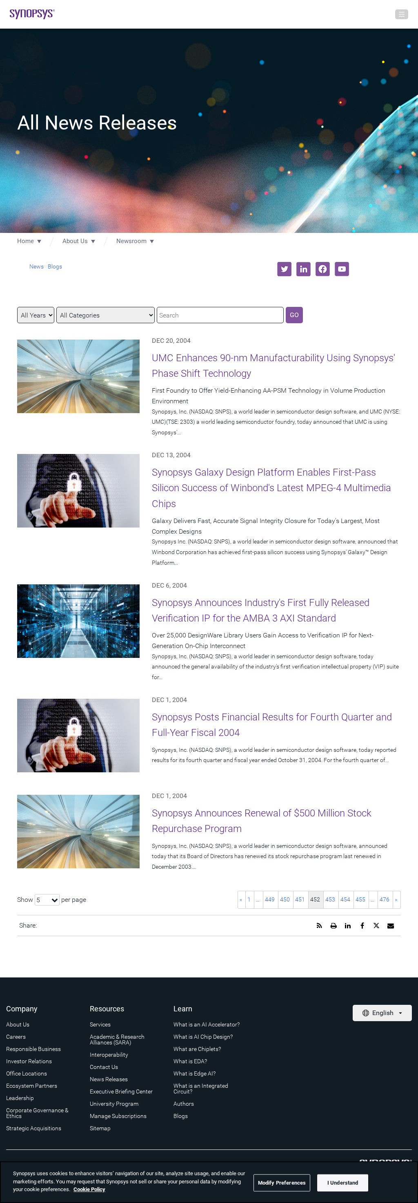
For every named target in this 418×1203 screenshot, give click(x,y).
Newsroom (131, 241)
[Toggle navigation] (401, 14)
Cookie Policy (89, 1189)
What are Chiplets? (197, 1049)
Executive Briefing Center (121, 1091)
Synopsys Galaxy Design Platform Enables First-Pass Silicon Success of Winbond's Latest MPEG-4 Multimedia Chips (271, 488)
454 (345, 899)
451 (300, 899)
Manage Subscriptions (118, 1116)
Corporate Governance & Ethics (37, 1113)
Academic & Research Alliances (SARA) (117, 1039)
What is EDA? (190, 1061)
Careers (16, 1036)
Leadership (20, 1098)
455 (360, 899)
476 (384, 899)
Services (100, 1024)
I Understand (342, 1183)
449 (270, 899)
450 (285, 899)
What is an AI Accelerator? (206, 1024)
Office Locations (26, 1073)
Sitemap (100, 1128)
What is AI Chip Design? (203, 1036)
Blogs (55, 266)
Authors (183, 1103)
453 (330, 899)
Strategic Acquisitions (33, 1128)
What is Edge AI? (194, 1073)
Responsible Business (33, 1049)
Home (25, 241)
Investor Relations (29, 1061)
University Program (114, 1103)
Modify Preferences (282, 1183)
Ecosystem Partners (31, 1085)
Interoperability (109, 1054)
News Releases (109, 1079)
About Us (75, 241)
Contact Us (104, 1067)
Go (294, 315)
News (36, 266)
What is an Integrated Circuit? (200, 1088)
